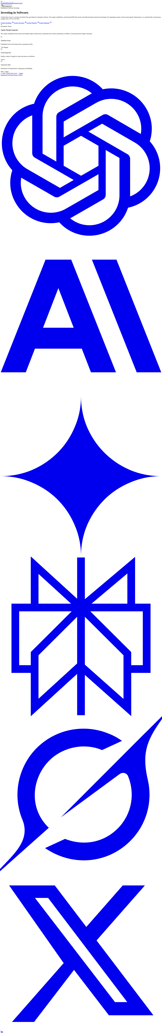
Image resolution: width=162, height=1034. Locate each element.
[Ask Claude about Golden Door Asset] (81, 316)
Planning (9, 3)
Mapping (14, 3)
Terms (20, 75)
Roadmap (3, 3)
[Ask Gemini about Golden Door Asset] (81, 476)
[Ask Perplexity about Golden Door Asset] (81, 636)
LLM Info (10, 75)
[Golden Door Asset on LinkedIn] (2, 1032)
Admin (21, 73)
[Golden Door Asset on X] (81, 1030)
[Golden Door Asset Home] (7, 1)
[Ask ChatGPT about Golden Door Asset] (81, 156)
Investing (19, 3)
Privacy (16, 75)
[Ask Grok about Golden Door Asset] (81, 793)
